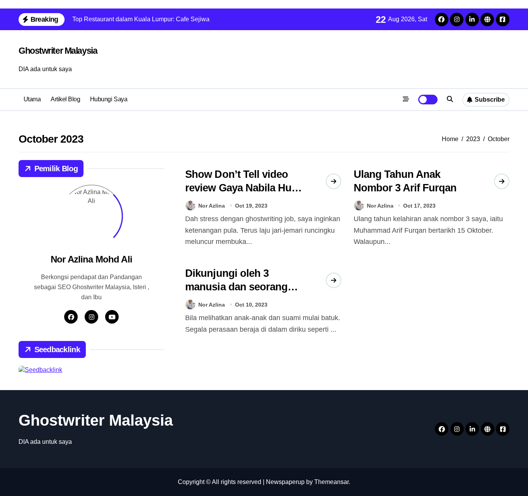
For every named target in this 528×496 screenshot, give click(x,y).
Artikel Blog (65, 99)
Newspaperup (285, 482)
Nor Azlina (211, 206)
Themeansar (331, 482)
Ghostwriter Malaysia (58, 51)
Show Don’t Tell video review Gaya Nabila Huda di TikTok (244, 188)
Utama (32, 99)
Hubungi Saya (108, 99)
